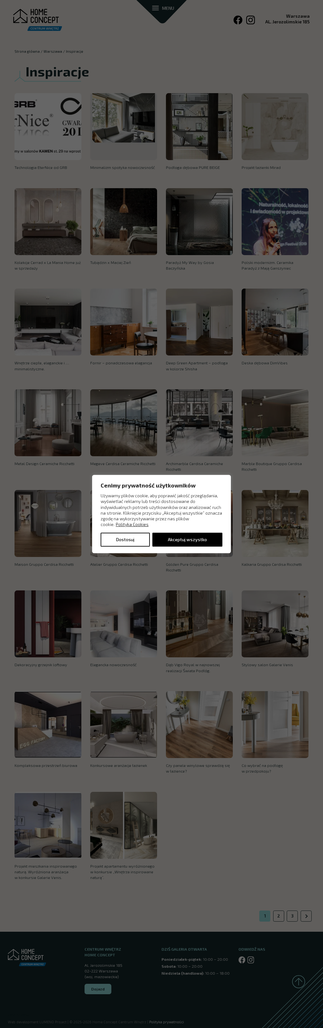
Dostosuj (125, 539)
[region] (161, 514)
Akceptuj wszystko (187, 539)
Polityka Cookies (132, 524)
